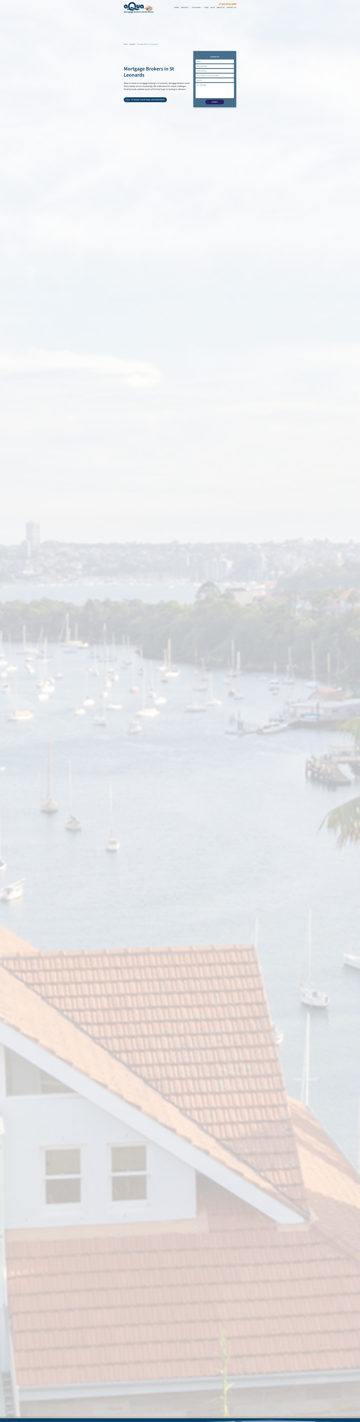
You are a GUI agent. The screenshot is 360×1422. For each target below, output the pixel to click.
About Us (221, 7)
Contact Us (231, 7)
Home (176, 7)
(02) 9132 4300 (228, 4)
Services (184, 7)
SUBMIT (215, 102)
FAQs (206, 7)
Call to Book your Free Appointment (145, 100)
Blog (213, 7)
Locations (196, 7)
